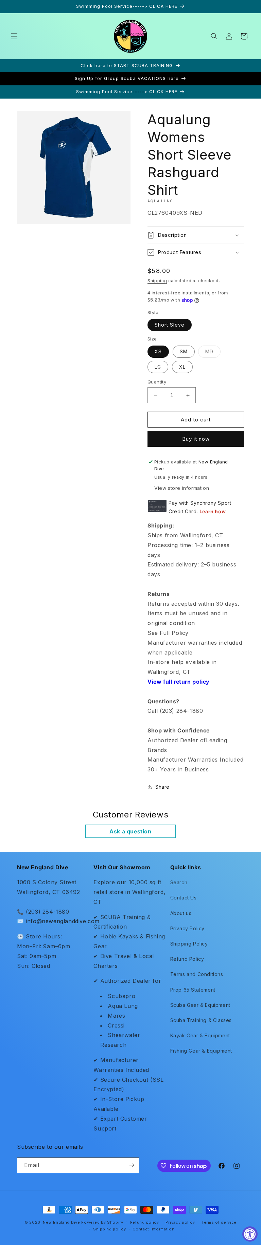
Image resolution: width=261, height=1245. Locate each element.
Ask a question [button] (130, 831)
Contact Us (183, 897)
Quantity (156, 382)
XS (158, 351)
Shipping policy (109, 1229)
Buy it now (196, 439)
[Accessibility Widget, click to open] (250, 1234)
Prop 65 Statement (192, 990)
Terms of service (219, 1222)
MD (213, 353)
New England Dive (61, 1222)
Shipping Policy (189, 944)
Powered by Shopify (102, 1222)
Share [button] (162, 787)
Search (179, 882)
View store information (181, 488)
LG (158, 367)
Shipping (157, 280)
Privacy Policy (187, 928)
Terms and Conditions (196, 974)
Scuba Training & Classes (201, 1020)
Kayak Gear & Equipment (200, 1035)
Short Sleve (170, 325)
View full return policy (178, 681)
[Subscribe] (131, 1165)
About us (181, 913)
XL (182, 367)
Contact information (153, 1229)
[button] (14, 36)
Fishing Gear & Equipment (201, 1051)
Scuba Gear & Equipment (200, 1005)
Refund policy (144, 1222)
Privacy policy (180, 1222)
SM (184, 351)
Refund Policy (187, 959)
